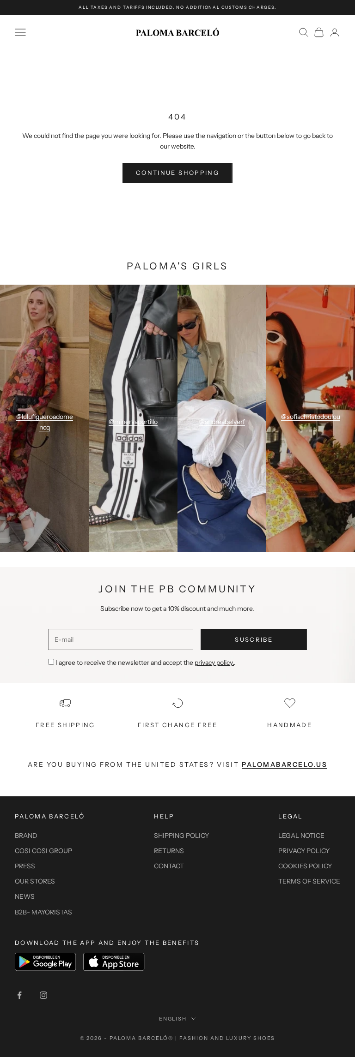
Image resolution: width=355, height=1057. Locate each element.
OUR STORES (35, 881)
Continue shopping (177, 172)
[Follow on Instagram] (43, 995)
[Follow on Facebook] (19, 995)
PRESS (25, 866)
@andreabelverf (222, 422)
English (173, 1018)
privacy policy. (214, 662)
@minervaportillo (133, 422)
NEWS (25, 896)
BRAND (26, 835)
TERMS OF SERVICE (309, 881)
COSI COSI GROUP (43, 851)
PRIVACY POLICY (304, 851)
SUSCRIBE (254, 639)
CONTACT (169, 866)
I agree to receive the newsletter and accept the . (145, 662)
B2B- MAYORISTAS (43, 912)
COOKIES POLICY (305, 866)
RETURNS (169, 851)
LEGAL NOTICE (301, 835)
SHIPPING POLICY (181, 835)
